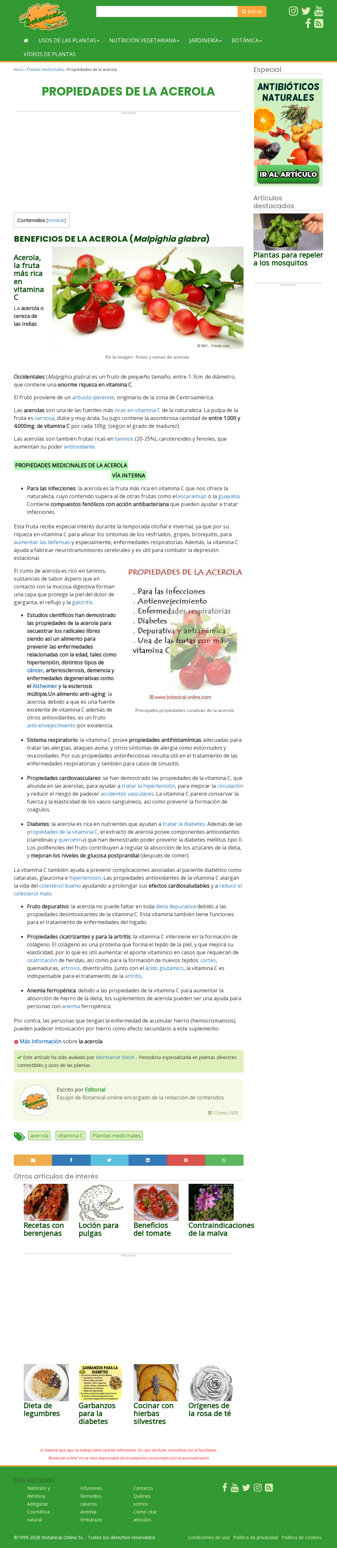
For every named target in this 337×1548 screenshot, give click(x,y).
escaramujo (192, 496)
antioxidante (79, 446)
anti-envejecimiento (51, 725)
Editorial (95, 1089)
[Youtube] (235, 1489)
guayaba (229, 496)
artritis (133, 976)
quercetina (71, 839)
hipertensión (85, 877)
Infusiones (91, 1488)
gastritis (82, 602)
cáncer (35, 670)
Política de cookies (302, 1537)
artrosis (70, 968)
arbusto (82, 397)
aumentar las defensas (42, 542)
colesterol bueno (60, 885)
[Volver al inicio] (26, 40)
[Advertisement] (128, 161)
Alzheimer (45, 686)
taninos (124, 438)
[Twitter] (246, 1489)
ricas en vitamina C (138, 410)
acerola (39, 1135)
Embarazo (91, 1519)
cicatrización (42, 960)
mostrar (56, 220)
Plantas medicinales (45, 69)
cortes (208, 960)
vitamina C (70, 1135)
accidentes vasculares (127, 793)
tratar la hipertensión (148, 785)
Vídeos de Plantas (50, 54)
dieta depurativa (176, 906)
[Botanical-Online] (52, 17)
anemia (71, 1006)
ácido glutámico (164, 968)
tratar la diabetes (184, 824)
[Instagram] (258, 1489)
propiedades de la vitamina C (62, 831)
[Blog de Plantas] (269, 1489)
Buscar (254, 11)
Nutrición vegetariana (142, 40)
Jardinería (204, 40)
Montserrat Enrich (115, 1057)
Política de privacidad (255, 1537)
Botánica (245, 40)
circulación (230, 785)
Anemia (88, 1512)
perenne (103, 397)
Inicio (19, 69)
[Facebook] (224, 1489)
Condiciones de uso (209, 1537)
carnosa (44, 418)
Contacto (143, 1488)
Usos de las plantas (67, 40)
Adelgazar (37, 1504)
